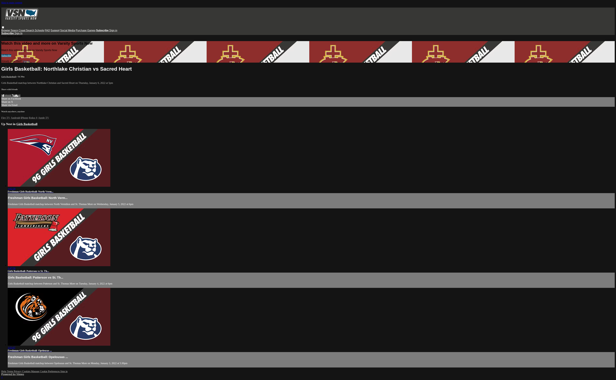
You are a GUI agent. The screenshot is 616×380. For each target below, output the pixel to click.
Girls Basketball (9, 76)
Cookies (26, 371)
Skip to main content (11, 2)
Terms (10, 371)
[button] (3, 27)
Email (17, 95)
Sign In (18, 33)
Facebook (6, 95)
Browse (6, 30)
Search (30, 30)
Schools (39, 30)
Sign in (113, 30)
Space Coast (18, 30)
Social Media (67, 30)
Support (55, 30)
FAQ (47, 30)
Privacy (18, 371)
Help (4, 371)
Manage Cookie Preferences (45, 371)
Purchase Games (85, 30)
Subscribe (6, 55)
